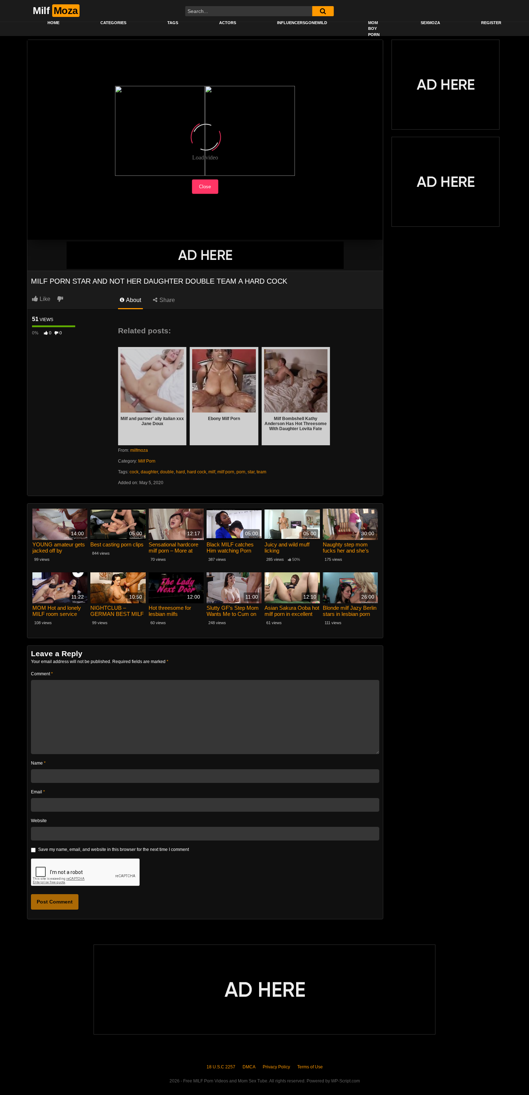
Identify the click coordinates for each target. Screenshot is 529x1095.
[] (323, 11)
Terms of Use (310, 1066)
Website (39, 820)
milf (211, 471)
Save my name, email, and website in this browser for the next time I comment (113, 849)
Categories (113, 23)
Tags (172, 23)
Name (38, 763)
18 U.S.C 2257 (221, 1066)
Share (166, 300)
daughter (149, 471)
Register (491, 23)
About (133, 300)
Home (53, 23)
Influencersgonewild (302, 23)
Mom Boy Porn (374, 29)
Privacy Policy (276, 1066)
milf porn (225, 471)
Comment (42, 673)
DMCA (249, 1066)
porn (240, 471)
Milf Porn (146, 461)
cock (134, 471)
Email (38, 791)
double (167, 471)
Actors (227, 23)
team (261, 471)
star (251, 471)
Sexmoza (430, 23)
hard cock (196, 471)
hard (180, 471)
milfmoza (139, 450)
